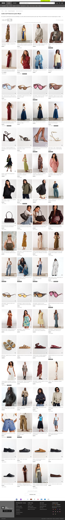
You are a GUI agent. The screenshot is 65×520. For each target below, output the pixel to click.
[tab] (4, 6)
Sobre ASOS (30, 504)
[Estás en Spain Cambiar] (62, 1)
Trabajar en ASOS (30, 506)
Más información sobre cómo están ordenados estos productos (32, 22)
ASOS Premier (18, 510)
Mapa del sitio (18, 513)
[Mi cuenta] (57, 3)
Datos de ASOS (44, 518)
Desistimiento (18, 509)
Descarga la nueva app (45, 0)
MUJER (9, 3)
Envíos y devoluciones (19, 507)
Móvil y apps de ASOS (43, 504)
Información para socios (43, 509)
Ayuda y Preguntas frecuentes (55, 0)
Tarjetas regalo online (43, 506)
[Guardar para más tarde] (15, 41)
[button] (53, 509)
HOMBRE (15, 3)
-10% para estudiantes (19, 512)
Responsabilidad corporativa (32, 507)
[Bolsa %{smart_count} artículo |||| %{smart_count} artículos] (62, 3)
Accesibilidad (61, 518)
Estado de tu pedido (19, 506)
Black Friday (41, 507)
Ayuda (17, 504)
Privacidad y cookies (49, 518)
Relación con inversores (31, 509)
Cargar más (32, 494)
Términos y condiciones (56, 518)
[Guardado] (59, 3)
